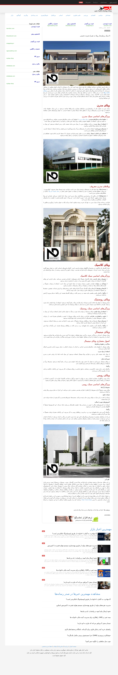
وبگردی (26, 15)
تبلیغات (55, 646)
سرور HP (37, 56)
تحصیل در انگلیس (53, 23)
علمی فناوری (76, 15)
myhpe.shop (10, 58)
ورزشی (86, 15)
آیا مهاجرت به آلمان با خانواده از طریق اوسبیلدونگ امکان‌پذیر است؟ (74, 533)
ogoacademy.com (52, 25)
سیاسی (100, 15)
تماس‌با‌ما (88, 2)
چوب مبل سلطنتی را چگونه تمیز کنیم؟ (98, 641)
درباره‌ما (95, 2)
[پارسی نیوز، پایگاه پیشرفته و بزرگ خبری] (103, 9)
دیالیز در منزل (36, 64)
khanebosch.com (71, 25)
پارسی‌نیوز (113, 2)
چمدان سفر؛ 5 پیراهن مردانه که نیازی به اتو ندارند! (80, 582)
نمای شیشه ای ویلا (54, 191)
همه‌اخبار (107, 15)
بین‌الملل (53, 15)
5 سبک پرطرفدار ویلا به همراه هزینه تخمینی (95, 36)
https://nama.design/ (86, 500)
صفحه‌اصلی (103, 2)
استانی (61, 15)
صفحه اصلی (73, 646)
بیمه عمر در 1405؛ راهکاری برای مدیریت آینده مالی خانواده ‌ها (76, 570)
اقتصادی (93, 15)
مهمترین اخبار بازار (101, 529)
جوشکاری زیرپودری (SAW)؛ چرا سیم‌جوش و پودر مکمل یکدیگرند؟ (89, 635)
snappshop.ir (90, 25)
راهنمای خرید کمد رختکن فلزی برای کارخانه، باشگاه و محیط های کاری (88, 629)
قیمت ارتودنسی (107, 23)
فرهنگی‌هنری (44, 15)
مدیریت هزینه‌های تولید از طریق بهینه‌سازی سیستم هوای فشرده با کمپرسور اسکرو (84, 605)
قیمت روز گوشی (89, 23)
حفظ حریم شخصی (47, 646)
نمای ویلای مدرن (83, 119)
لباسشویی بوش (71, 23)
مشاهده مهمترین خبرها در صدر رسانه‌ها (77, 593)
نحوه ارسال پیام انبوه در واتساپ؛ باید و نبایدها (82, 558)
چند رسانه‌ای (34, 15)
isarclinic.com (108, 25)
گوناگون (18, 15)
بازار (12, 15)
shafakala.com (10, 65)
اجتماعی (68, 15)
